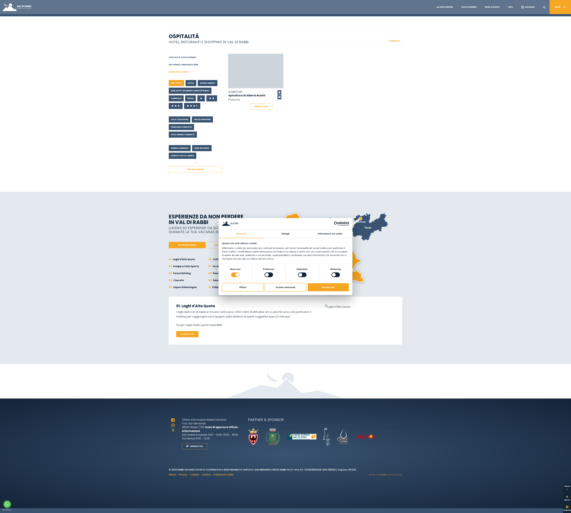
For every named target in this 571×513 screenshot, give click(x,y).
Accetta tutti (328, 287)
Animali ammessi (179, 148)
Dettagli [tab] (285, 233)
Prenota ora (261, 106)
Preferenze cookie (224, 474)
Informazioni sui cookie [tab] (330, 233)
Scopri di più (187, 334)
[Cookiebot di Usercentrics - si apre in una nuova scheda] (336, 223)
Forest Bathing (180, 273)
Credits (206, 474)
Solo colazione (179, 119)
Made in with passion (385, 474)
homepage (394, 41)
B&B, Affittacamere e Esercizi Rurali (190, 90)
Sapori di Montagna (183, 287)
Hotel (191, 83)
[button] (544, 7)
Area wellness (201, 148)
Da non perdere (445, 7)
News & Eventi (492, 7)
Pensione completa (181, 127)
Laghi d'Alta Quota (182, 259)
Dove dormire (469, 7)
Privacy (183, 474)
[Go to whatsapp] (7, 504)
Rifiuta (242, 287)
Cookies (194, 474)
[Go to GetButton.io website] (7, 510)
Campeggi (176, 98)
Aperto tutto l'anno (182, 155)
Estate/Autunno (187, 245)
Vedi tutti (176, 83)
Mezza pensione (202, 119)
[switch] (269, 274)
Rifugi (190, 98)
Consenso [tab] (241, 233)
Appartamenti (207, 83)
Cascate (176, 280)
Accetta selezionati (285, 287)
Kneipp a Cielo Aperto (184, 266)
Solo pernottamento (183, 134)
